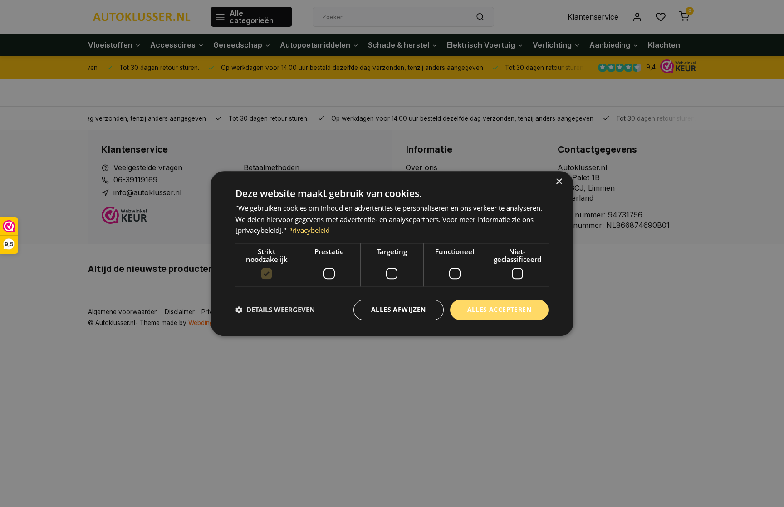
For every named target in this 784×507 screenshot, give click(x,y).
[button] (275, 310)
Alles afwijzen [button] (398, 309)
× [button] (558, 181)
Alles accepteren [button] (499, 309)
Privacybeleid (309, 230)
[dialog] (392, 253)
